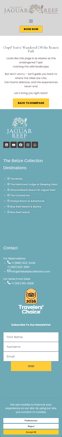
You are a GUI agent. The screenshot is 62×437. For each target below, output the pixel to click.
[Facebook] (21, 145)
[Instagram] (28, 145)
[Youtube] (13, 145)
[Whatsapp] (35, 145)
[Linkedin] (6, 145)
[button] (31, 21)
